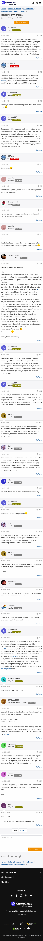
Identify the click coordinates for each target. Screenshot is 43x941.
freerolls (7, 734)
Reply (40, 58)
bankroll (15, 656)
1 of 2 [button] (15, 830)
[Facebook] (16, 896)
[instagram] (21, 896)
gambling (4, 649)
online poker (6, 669)
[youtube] (31, 896)
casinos (39, 289)
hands (3, 80)
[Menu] (40, 3)
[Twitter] (12, 896)
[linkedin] (26, 896)
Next (22, 830)
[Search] (37, 3)
